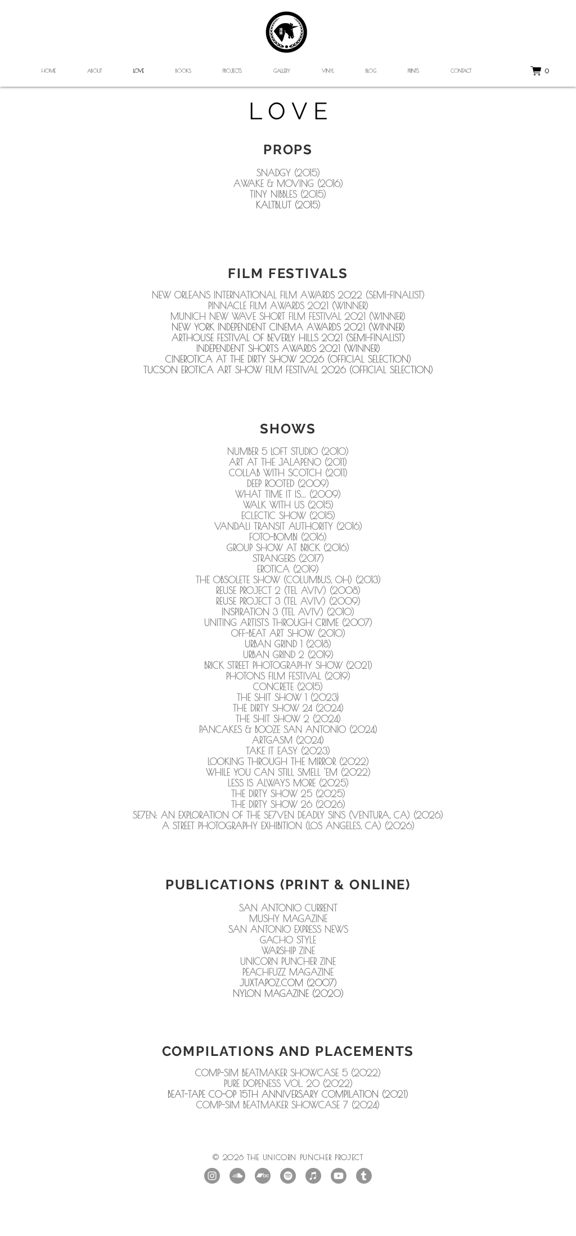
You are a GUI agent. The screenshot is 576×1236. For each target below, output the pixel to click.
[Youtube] (338, 1176)
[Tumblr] (364, 1176)
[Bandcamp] (263, 1176)
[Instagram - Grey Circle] (212, 1176)
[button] (547, 70)
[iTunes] (313, 1176)
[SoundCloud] (237, 1176)
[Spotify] (288, 1176)
